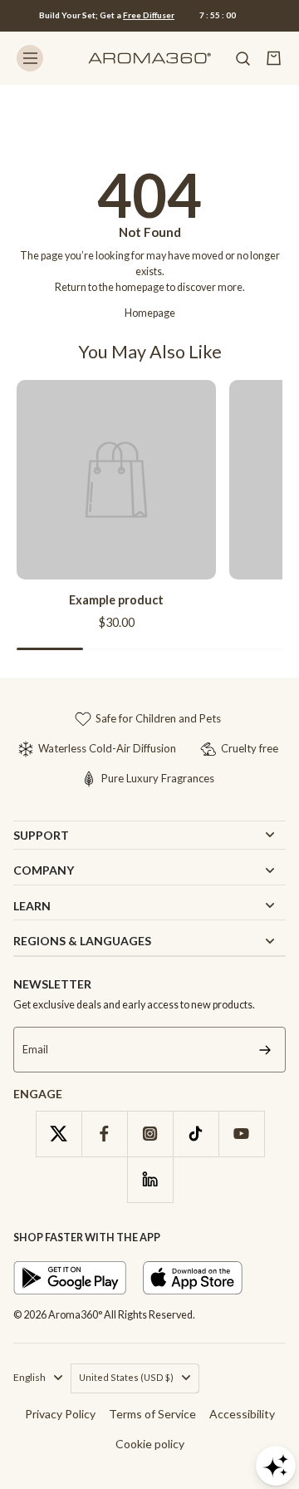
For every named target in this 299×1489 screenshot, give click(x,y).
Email (35, 1049)
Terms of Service (152, 1414)
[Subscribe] (265, 1050)
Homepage (150, 313)
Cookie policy (149, 1444)
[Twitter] (58, 1133)
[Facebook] (104, 1133)
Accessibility (242, 1414)
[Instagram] (150, 1133)
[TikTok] (195, 1133)
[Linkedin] (150, 1179)
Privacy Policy (60, 1414)
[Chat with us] (276, 1466)
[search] (242, 58)
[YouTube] (241, 1133)
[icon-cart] (274, 58)
